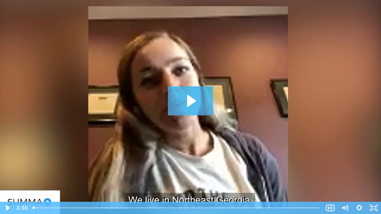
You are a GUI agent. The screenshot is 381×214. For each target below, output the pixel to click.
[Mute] (344, 208)
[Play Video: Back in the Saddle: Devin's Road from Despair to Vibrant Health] (190, 100)
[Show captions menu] (330, 208)
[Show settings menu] (359, 208)
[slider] (176, 208)
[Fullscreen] (373, 208)
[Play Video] (7, 208)
